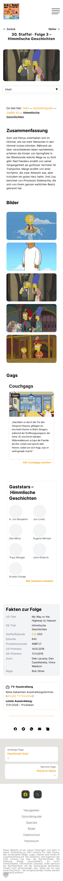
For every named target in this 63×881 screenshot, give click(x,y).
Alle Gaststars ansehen (39, 580)
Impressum (31, 841)
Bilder (31, 828)
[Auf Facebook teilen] (15, 729)
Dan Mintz (15, 538)
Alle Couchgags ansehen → (38, 462)
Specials (31, 822)
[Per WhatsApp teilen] (31, 729)
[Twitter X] (38, 794)
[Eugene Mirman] (39, 530)
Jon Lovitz (39, 519)
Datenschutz (31, 834)
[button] (6, 875)
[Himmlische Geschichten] (31, 226)
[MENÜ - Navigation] (56, 11)
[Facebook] (25, 794)
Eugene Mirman (42, 538)
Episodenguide (43, 108)
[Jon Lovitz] (39, 511)
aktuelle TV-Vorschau (20, 695)
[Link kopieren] (47, 729)
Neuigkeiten (31, 810)
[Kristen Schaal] (15, 568)
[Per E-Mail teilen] (39, 729)
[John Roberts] (39, 549)
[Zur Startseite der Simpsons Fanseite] (11, 18)
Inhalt (8, 89)
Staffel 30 (12, 112)
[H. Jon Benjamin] (15, 511)
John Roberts (41, 557)
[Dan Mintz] (15, 530)
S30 (34, 634)
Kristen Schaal (17, 576)
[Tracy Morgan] (15, 549)
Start (26, 108)
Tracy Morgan (17, 557)
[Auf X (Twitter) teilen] (23, 729)
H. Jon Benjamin (18, 519)
